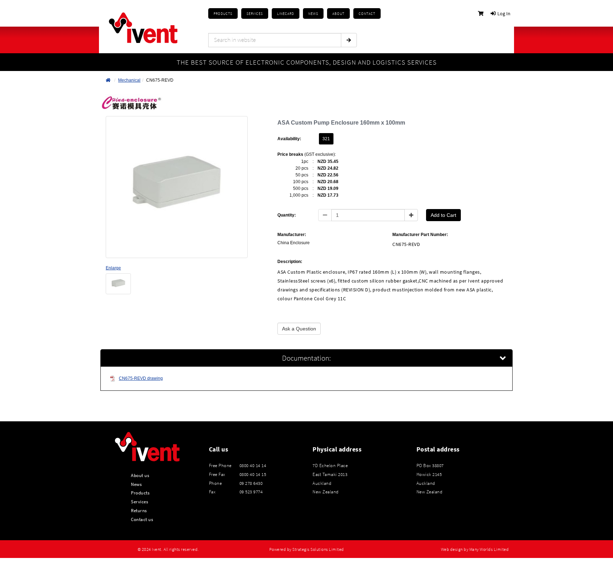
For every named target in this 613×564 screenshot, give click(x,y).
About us (140, 475)
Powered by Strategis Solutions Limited (306, 549)
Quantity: (286, 215)
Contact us (142, 519)
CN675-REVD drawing (141, 378)
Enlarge (113, 267)
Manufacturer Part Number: (420, 234)
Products (223, 13)
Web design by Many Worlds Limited (475, 549)
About (338, 13)
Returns (139, 510)
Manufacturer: (291, 234)
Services (139, 501)
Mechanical (129, 80)
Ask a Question (299, 329)
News (136, 484)
